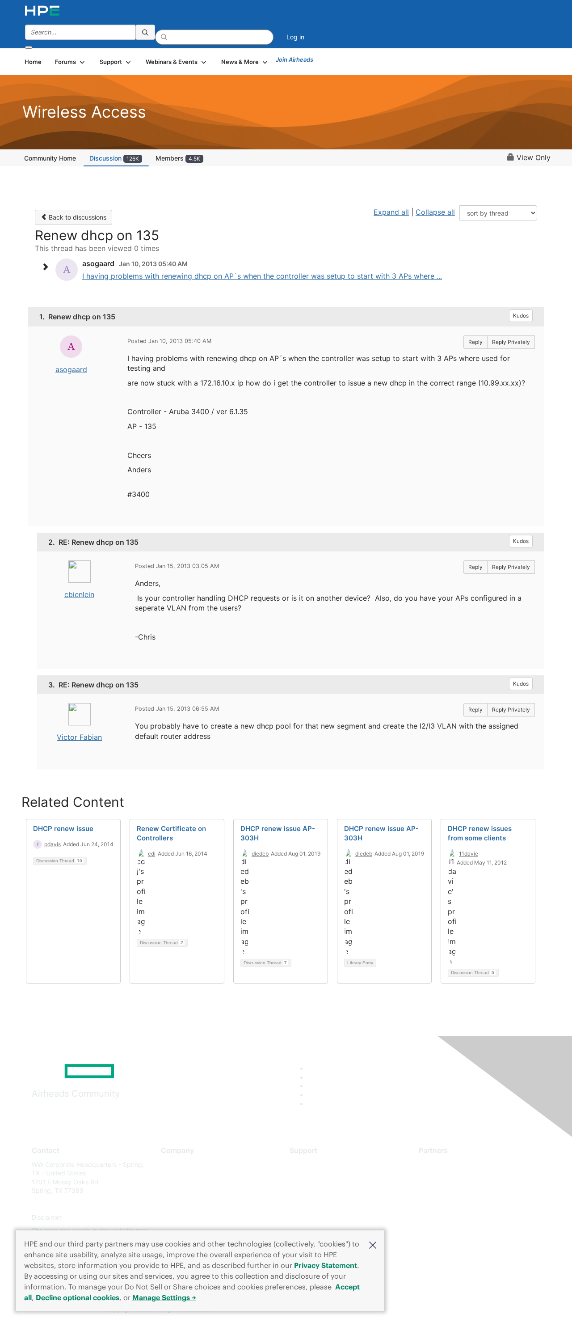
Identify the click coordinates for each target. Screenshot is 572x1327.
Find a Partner (439, 1164)
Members (178, 158)
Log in (295, 37)
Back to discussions (76, 217)
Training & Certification (323, 1191)
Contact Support (314, 1177)
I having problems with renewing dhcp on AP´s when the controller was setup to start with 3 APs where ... (262, 275)
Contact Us (177, 1191)
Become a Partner (445, 1177)
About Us (174, 1164)
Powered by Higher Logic (415, 1309)
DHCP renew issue (63, 828)
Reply (475, 342)
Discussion (114, 158)
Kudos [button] (521, 315)
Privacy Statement (325, 1265)
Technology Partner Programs (462, 1204)
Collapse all (435, 212)
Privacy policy (181, 1217)
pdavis (52, 844)
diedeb (260, 853)
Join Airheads (294, 59)
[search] (145, 32)
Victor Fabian (79, 737)
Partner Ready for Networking (462, 1191)
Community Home (50, 158)
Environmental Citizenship (198, 1204)
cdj (152, 853)
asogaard (71, 369)
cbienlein (79, 594)
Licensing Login (312, 1217)
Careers (172, 1177)
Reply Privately (511, 342)
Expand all (391, 212)
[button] (372, 1244)
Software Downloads (320, 1204)
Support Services (315, 1164)
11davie (468, 853)
